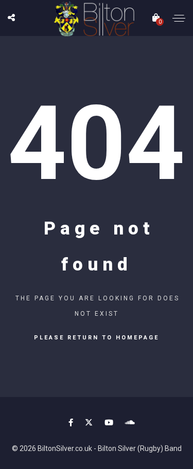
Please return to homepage (96, 337)
